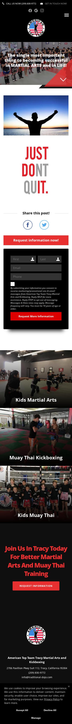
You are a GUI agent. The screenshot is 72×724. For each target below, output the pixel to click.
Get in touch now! (55, 3)
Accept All (22, 710)
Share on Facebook (27, 225)
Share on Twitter (44, 225)
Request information (36, 585)
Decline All (50, 710)
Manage (36, 717)
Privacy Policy (52, 699)
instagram (42, 10)
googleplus (36, 10)
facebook (30, 10)
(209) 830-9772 (28, 3)
